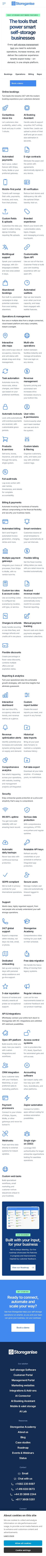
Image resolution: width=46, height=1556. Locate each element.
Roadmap (23, 1447)
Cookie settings (23, 1550)
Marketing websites (23, 1385)
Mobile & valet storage (23, 1406)
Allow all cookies (23, 1543)
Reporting (41, 74)
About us (23, 1432)
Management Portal (23, 1380)
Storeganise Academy (23, 1426)
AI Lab (23, 1411)
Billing (31, 74)
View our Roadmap (20, 1267)
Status (23, 1458)
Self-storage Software (23, 1369)
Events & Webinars (23, 1452)
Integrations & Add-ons (23, 1390)
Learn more (9, 1536)
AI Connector (23, 1395)
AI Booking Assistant (23, 1401)
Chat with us (25, 1478)
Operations (20, 74)
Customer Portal (23, 1375)
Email (25, 1473)
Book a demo (17, 83)
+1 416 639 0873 (25, 1489)
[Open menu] (4, 4)
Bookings (8, 74)
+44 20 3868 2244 (25, 1494)
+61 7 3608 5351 (25, 1499)
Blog (23, 1437)
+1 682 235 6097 (25, 1483)
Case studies (23, 1442)
